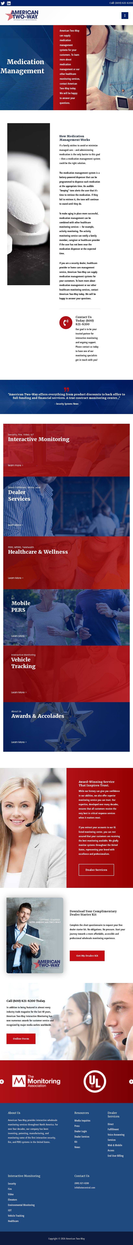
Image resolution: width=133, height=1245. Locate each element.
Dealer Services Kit (81, 1139)
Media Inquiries (82, 1120)
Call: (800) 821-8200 (121, 2)
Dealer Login (80, 1131)
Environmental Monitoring (21, 1205)
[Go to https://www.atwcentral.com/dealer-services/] (66, 495)
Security (12, 1183)
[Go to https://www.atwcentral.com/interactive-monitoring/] (66, 438)
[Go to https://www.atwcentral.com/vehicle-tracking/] (66, 663)
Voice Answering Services (116, 1137)
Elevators (12, 1199)
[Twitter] (3, 3)
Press (77, 1126)
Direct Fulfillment (113, 1126)
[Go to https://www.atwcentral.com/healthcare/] (66, 551)
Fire (10, 1189)
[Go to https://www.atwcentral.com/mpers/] (66, 606)
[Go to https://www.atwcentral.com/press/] (66, 715)
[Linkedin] (9, 3)
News (77, 1147)
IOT (10, 1210)
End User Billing (115, 1155)
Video (11, 1194)
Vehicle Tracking (16, 1215)
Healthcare (13, 1221)
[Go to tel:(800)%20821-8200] (79, 339)
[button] (96, 870)
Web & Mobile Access (115, 1147)
